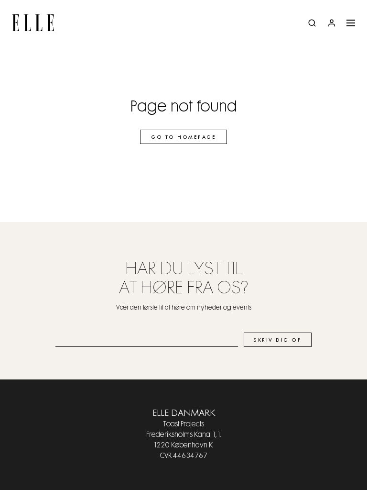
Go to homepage (183, 137)
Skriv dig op (277, 340)
